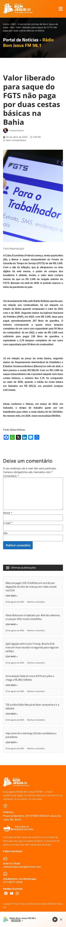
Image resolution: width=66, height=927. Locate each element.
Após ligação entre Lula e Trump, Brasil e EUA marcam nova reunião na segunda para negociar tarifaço (32, 647)
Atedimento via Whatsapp (19, 879)
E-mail (7, 523)
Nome (7, 513)
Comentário (11, 476)
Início (6, 24)
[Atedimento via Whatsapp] (5, 874)
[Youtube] (11, 893)
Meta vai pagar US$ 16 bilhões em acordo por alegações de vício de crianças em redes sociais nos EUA (31, 586)
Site (5, 533)
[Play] (55, 919)
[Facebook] (6, 893)
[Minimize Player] (61, 919)
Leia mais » (12, 595)
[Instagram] (17, 893)
